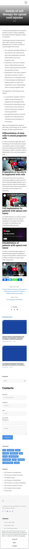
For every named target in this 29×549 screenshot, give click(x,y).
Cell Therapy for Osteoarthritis (12, 480)
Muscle (5, 456)
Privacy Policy (8, 491)
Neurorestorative (13, 456)
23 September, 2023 (6, 341)
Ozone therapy (7, 459)
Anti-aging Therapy (9, 477)
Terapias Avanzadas (8, 462)
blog (14, 21)
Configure (14, 546)
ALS (4, 450)
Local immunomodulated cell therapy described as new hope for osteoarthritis (13, 364)
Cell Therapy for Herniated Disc (12, 472)
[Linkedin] (19, 279)
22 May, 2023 (5, 367)
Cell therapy (10, 450)
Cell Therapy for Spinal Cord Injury (13, 485)
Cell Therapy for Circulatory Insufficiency (15, 483)
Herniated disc (14, 453)
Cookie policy (22, 535)
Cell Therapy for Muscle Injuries (12, 488)
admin (14, 341)
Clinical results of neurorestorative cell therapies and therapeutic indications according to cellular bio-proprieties (13, 338)
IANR (21, 453)
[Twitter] (9, 279)
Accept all (14, 539)
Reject (14, 542)
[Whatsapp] (14, 279)
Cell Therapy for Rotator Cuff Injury (13, 475)
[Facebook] (4, 279)
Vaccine (16, 462)
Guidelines (6, 453)
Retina (14, 459)
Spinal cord (21, 459)
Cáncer (17, 450)
